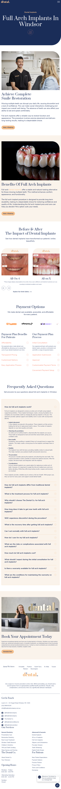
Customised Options (9, 360)
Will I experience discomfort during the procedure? (26, 518)
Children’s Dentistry (7, 745)
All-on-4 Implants (37, 737)
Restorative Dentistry (7, 737)
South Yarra (37, 666)
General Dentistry (7, 732)
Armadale (21, 666)
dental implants (15, 190)
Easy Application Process (11, 365)
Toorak (54, 666)
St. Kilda (46, 666)
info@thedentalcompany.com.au (10, 708)
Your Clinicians (5, 760)
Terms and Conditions (38, 767)
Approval (36, 360)
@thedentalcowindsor (11, 725)
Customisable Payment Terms (44, 365)
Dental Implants (36, 735)
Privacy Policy (36, 765)
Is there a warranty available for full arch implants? (26, 568)
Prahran (29, 666)
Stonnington (34, 669)
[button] (3, 288)
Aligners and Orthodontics (40, 742)
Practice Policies (37, 762)
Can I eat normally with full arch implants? (22, 531)
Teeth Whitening (37, 747)
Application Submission (41, 355)
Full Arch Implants (37, 740)
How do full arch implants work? (18, 407)
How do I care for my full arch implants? (21, 538)
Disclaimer (35, 770)
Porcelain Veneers (37, 745)
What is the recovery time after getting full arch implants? (29, 525)
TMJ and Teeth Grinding (8, 747)
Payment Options (37, 760)
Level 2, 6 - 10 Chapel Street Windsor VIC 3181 (15, 703)
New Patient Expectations (39, 757)
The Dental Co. (9, 719)
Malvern (25, 669)
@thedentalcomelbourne (12, 722)
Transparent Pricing (9, 355)
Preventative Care (6, 735)
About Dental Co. (6, 757)
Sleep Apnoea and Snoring (9, 750)
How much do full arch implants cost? (20, 553)
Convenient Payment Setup (43, 370)
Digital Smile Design (38, 750)
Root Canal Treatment (8, 740)
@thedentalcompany (11, 712)
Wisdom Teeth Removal (8, 742)
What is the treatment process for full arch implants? (26, 494)
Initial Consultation (39, 343)
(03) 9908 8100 (6, 705)
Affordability (6, 343)
